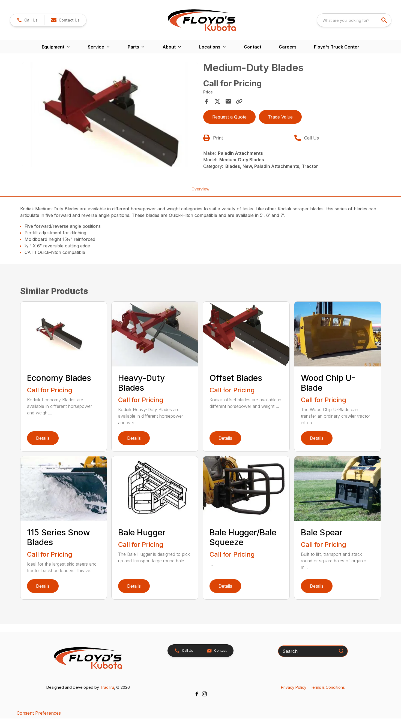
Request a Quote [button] (229, 117)
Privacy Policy (293, 687)
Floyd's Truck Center (336, 47)
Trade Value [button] (280, 117)
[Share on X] (217, 101)
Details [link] (43, 438)
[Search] (341, 651)
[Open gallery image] (110, 114)
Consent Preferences (39, 713)
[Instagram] (204, 694)
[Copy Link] (239, 101)
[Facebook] (196, 694)
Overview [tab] (200, 189)
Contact (252, 47)
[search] (384, 20)
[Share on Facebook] (206, 101)
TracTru (107, 687)
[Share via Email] (228, 101)
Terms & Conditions (327, 687)
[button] (27, 20)
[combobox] (354, 20)
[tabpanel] (110, 115)
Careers (288, 47)
